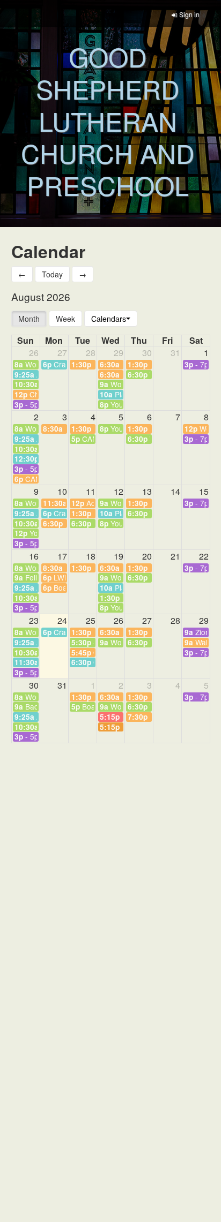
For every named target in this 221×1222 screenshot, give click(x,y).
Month (29, 318)
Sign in (189, 14)
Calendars (108, 318)
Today (52, 274)
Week (65, 318)
